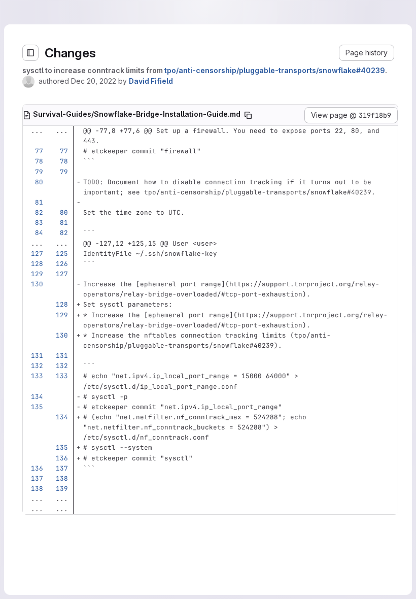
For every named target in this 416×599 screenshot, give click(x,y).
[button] (350, 53)
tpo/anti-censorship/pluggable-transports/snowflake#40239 (262, 70)
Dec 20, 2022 (81, 81)
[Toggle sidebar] (18, 53)
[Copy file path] (246, 131)
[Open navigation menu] (29, 12)
